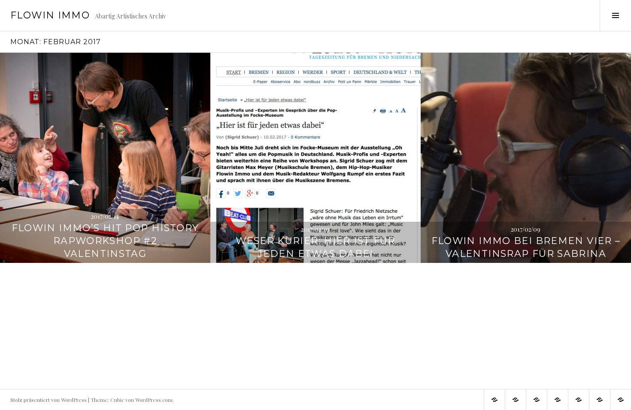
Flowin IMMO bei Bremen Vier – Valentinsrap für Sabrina (526, 247)
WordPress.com (154, 399)
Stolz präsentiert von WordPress (48, 399)
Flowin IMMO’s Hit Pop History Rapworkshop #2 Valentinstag (105, 240)
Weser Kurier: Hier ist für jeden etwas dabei (315, 247)
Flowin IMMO (50, 15)
